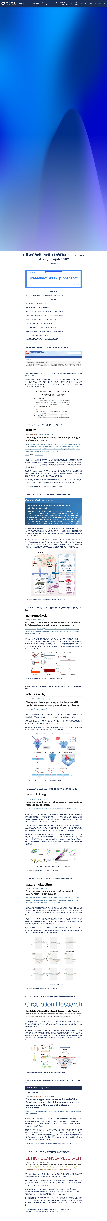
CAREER (86, 3)
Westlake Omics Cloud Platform (49, 3)
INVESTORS (93, 3)
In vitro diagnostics (64, 3)
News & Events (76, 3)
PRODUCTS (35, 3)
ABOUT (20, 3)
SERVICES (26, 3)
